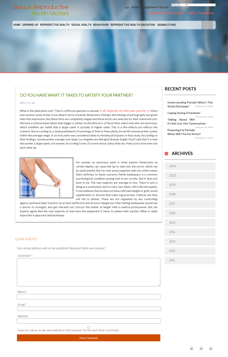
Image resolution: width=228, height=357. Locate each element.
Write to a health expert (167, 13)
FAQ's (191, 13)
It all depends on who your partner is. (125, 111)
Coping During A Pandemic (184, 112)
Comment (25, 256)
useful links (152, 349)
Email (22, 305)
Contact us (206, 13)
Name (22, 292)
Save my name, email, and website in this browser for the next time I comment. (69, 330)
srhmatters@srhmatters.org (150, 7)
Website (23, 316)
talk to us (130, 349)
